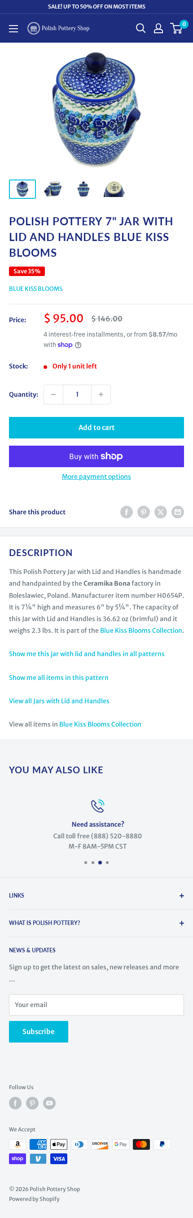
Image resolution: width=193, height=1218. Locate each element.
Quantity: (23, 394)
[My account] (158, 28)
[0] (176, 28)
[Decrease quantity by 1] (53, 394)
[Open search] (141, 28)
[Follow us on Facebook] (15, 1103)
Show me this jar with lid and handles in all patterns (87, 654)
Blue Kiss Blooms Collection (141, 631)
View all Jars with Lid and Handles (59, 701)
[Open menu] (13, 28)
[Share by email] (177, 512)
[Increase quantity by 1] (101, 394)
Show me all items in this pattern (59, 678)
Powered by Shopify (34, 1199)
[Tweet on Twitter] (160, 512)
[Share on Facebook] (126, 512)
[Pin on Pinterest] (143, 512)
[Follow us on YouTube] (49, 1103)
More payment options (96, 477)
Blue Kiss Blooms (35, 289)
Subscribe (38, 1031)
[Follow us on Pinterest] (32, 1103)
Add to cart (97, 427)
